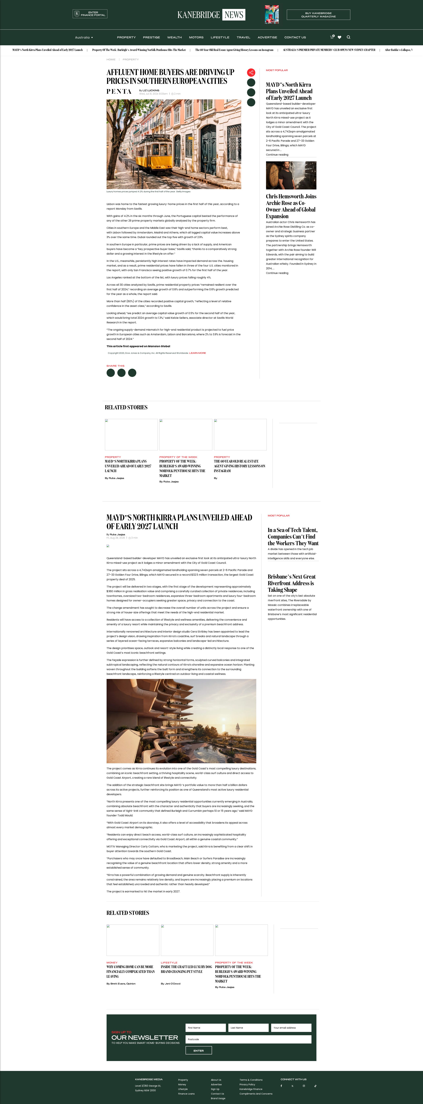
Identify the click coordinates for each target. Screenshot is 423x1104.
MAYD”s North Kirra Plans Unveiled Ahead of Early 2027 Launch (289, 91)
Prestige (151, 37)
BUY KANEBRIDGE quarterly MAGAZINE (318, 15)
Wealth (174, 37)
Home (111, 59)
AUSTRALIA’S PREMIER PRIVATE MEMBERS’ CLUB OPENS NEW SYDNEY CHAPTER (298, 50)
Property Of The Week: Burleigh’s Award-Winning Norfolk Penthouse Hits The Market (108, 50)
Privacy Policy (247, 1084)
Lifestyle (220, 37)
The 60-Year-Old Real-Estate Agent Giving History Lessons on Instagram (204, 50)
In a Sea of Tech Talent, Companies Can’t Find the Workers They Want (293, 537)
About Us (216, 1080)
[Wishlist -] (340, 38)
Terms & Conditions (251, 1080)
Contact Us (295, 37)
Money (182, 1084)
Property (126, 37)
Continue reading (277, 155)
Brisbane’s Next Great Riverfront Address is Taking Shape (292, 583)
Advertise (267, 37)
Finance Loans (186, 1093)
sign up (215, 1089)
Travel (243, 37)
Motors (196, 37)
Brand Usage (218, 1098)
